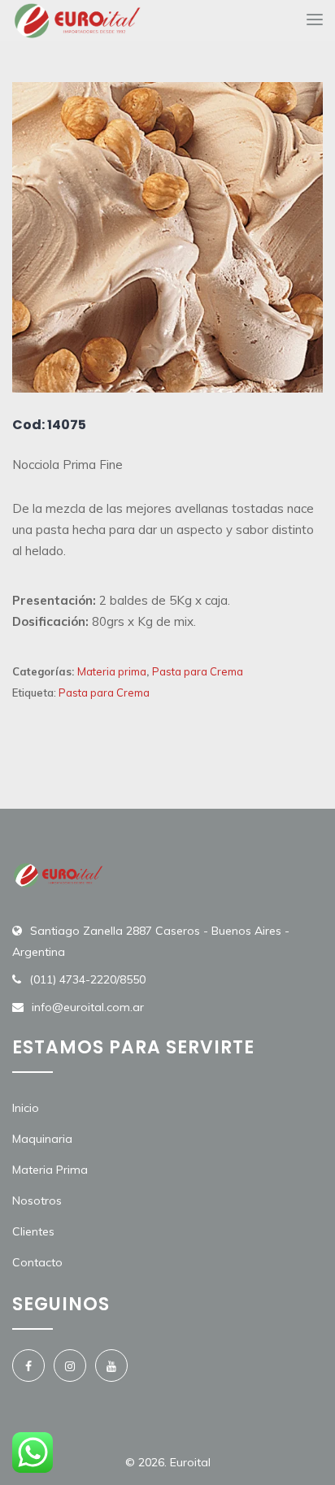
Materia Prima (50, 1169)
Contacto (37, 1262)
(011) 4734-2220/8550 (87, 979)
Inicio (25, 1108)
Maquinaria (42, 1138)
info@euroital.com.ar (88, 1007)
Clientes (33, 1231)
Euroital (190, 1462)
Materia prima (111, 671)
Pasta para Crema (197, 671)
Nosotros (37, 1200)
